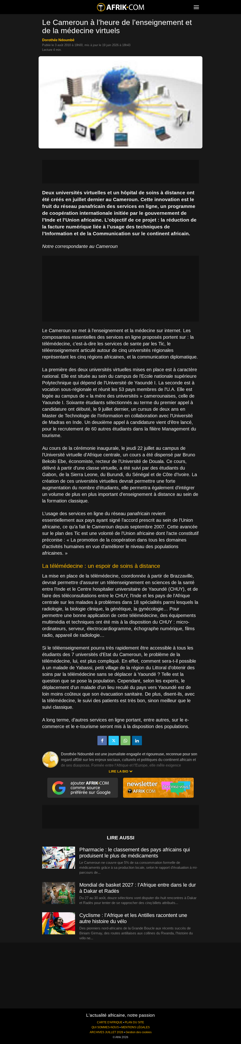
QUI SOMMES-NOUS (105, 1027)
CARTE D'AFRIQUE (109, 1022)
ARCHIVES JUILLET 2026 (106, 1032)
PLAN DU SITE (134, 1022)
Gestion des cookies (139, 1032)
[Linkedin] (137, 740)
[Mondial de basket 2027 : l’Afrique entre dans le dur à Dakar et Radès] (58, 893)
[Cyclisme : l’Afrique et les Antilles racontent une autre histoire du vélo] (58, 923)
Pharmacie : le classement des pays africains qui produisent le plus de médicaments (134, 853)
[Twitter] (113, 740)
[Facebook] (102, 740)
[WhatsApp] (125, 740)
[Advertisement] (120, 171)
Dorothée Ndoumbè (58, 40)
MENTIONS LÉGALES (135, 1027)
